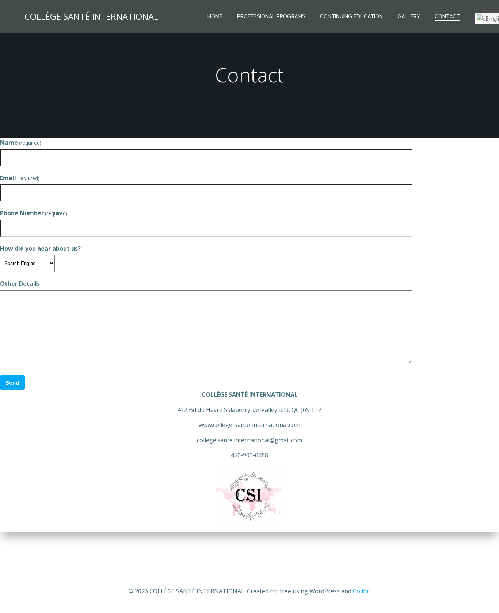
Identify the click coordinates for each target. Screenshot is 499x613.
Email (19, 178)
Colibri (362, 591)
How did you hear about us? (40, 249)
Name (20, 143)
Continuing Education (351, 16)
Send (12, 382)
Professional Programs (271, 16)
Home (214, 16)
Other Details (20, 284)
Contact (447, 16)
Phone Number (33, 213)
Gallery (408, 16)
